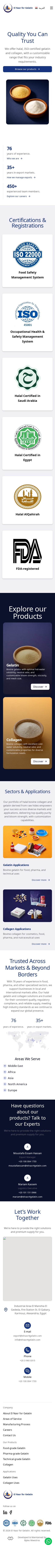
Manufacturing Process (16, 1424)
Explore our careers (17, 196)
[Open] (51, 8)
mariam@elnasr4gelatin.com (27, 1196)
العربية (42, 7)
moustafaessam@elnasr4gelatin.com (27, 1165)
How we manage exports (19, 177)
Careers (7, 1429)
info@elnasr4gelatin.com (27, 1339)
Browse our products (25, 69)
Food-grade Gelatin (14, 1448)
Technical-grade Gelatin (16, 1459)
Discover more (39, 879)
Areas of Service (12, 1419)
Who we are (13, 158)
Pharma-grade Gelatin (16, 1453)
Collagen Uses (11, 1482)
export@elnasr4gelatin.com (27, 1335)
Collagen (8, 1464)
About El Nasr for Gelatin (17, 1413)
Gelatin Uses (10, 1477)
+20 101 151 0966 (27, 1192)
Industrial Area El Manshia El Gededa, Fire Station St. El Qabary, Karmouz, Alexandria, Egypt (30, 1309)
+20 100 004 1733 (27, 1161)
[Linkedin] (5, 1512)
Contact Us (9, 1435)
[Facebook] (11, 1512)
